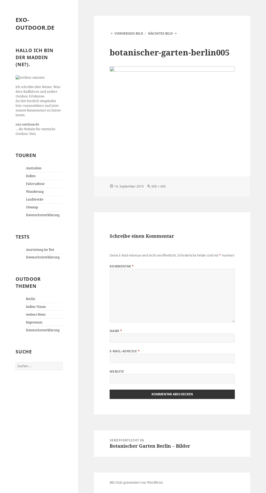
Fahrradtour (35, 184)
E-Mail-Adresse (125, 351)
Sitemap (32, 207)
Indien (31, 176)
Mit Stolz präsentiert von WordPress (136, 482)
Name (116, 331)
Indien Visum (36, 306)
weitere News (35, 314)
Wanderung (35, 191)
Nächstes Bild (160, 33)
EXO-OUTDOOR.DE (35, 23)
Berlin (30, 299)
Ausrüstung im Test (40, 249)
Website (117, 371)
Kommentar (122, 266)
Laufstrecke (34, 199)
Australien (34, 168)
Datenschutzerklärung (42, 215)
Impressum (34, 322)
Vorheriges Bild (129, 33)
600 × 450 (158, 186)
